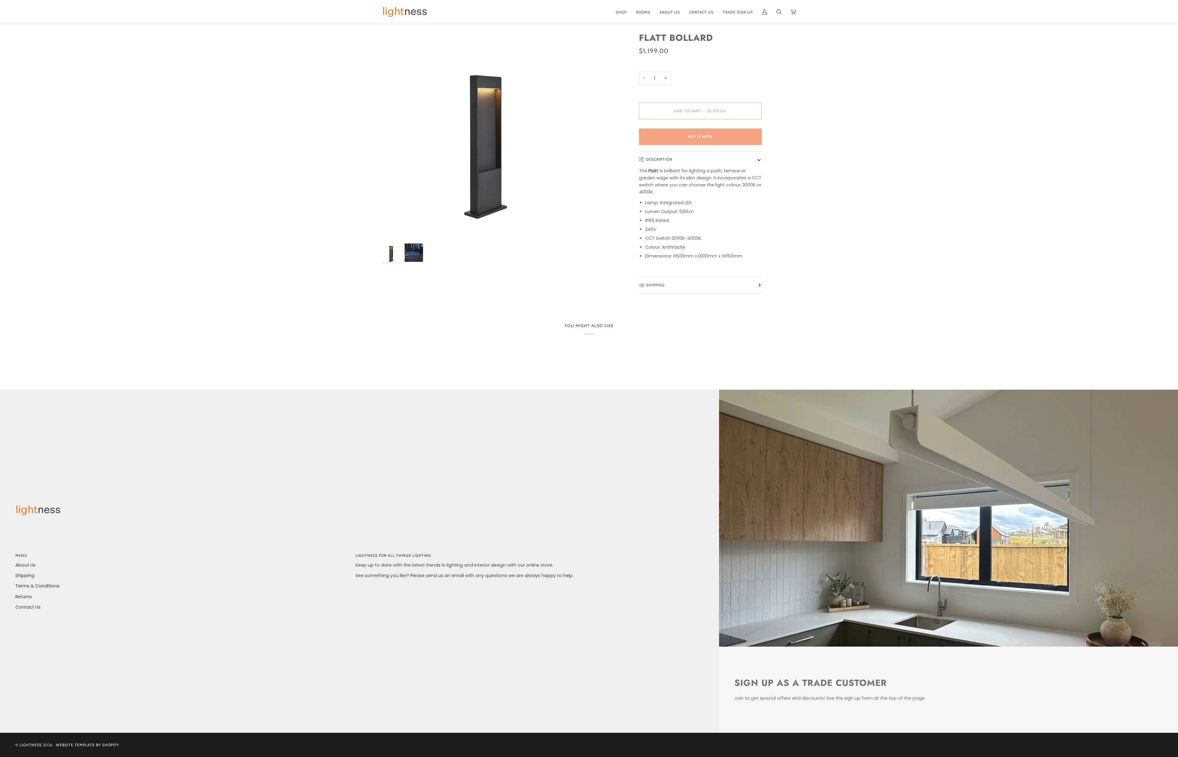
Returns (23, 597)
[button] (621, 12)
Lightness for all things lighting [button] (393, 555)
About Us (25, 565)
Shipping (655, 285)
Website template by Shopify (87, 745)
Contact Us (27, 607)
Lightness (31, 745)
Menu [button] (21, 555)
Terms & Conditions (37, 586)
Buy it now (700, 136)
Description (659, 159)
